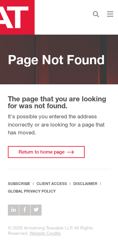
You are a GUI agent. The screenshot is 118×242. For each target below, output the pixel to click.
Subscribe (19, 183)
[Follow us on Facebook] (24, 210)
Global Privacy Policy (32, 191)
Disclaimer (85, 183)
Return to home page (42, 152)
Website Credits (45, 233)
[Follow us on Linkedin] (13, 210)
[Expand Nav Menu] (110, 13)
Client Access (52, 183)
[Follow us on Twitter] (36, 210)
